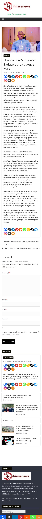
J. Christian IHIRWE (20, 72)
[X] (9, 76)
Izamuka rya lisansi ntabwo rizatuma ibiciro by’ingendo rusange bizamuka (17, 396)
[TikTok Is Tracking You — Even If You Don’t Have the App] (8, 441)
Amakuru (6, 55)
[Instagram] (5, 80)
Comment (6, 273)
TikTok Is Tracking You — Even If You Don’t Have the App (26, 440)
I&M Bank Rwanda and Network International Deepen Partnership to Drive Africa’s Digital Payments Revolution (27, 409)
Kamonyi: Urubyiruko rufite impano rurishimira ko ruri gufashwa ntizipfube (25, 428)
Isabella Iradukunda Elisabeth (22, 361)
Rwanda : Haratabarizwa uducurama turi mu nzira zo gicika (21, 243)
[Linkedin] (13, 76)
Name (4, 300)
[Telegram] (36, 76)
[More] (13, 80)
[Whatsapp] (24, 76)
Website (5, 319)
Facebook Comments (21, 261)
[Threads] (32, 76)
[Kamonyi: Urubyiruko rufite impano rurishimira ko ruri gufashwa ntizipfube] (8, 429)
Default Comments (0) (8, 261)
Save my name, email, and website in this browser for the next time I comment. (21, 333)
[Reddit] (20, 76)
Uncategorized (8, 357)
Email (4, 309)
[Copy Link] (28, 76)
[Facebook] (5, 76)
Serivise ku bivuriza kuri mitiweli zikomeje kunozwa (20, 248)
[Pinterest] (17, 76)
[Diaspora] (9, 80)
